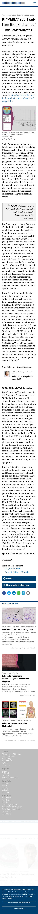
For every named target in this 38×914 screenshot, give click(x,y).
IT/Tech (4, 763)
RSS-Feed (5, 792)
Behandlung (6, 758)
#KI (34, 695)
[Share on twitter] (9, 593)
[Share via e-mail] (28, 593)
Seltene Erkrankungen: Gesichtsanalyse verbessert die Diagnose (15, 679)
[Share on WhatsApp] (18, 593)
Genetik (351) (11, 572)
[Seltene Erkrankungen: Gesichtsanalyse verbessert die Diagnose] (19, 662)
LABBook (5, 775)
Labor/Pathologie (8, 756)
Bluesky (5, 788)
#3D (6, 740)
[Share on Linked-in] (14, 593)
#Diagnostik (25, 648)
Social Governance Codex (11, 809)
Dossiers (5, 771)
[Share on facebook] (4, 593)
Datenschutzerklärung (16, 894)
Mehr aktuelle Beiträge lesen (17, 585)
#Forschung (31, 740)
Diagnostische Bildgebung (11, 754)
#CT (18, 740)
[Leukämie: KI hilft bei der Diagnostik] (19, 616)
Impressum (6, 813)
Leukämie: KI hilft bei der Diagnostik (17, 629)
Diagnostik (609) (12, 568)
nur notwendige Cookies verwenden (19, 903)
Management (7, 761)
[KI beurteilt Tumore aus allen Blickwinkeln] (19, 709)
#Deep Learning (16, 648)
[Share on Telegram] (23, 593)
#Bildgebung (12, 740)
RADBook (5, 773)
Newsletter (6, 800)
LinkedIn (5, 790)
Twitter (4, 785)
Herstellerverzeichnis (10, 777)
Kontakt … (9, 578)
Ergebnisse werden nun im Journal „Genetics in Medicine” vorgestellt (18, 98)
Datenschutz (6, 811)
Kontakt (5, 802)
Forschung (6, 765)
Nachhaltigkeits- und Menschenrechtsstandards (12, 805)
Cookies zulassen (19, 908)
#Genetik (32, 648)
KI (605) (24, 572)
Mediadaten (6, 798)
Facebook (5, 783)
